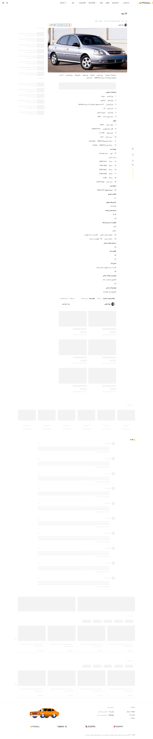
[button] (46, 712)
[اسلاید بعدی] (16, 639)
